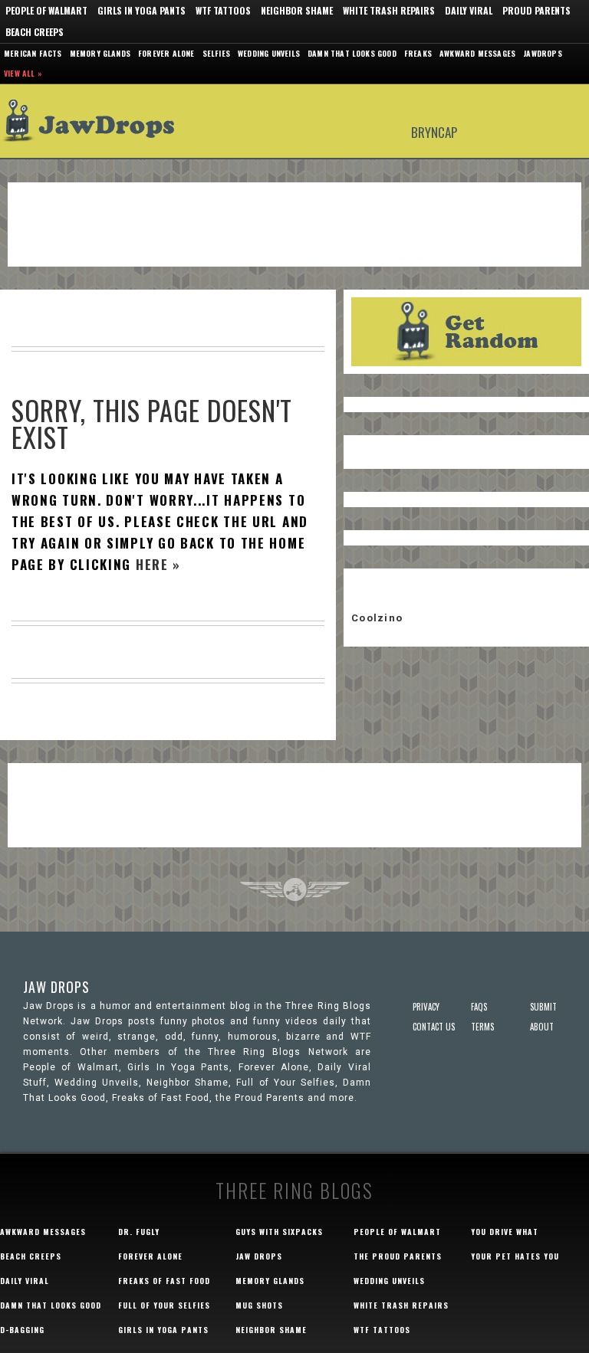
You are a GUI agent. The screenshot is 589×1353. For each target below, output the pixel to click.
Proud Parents (536, 10)
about (542, 1026)
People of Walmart (46, 10)
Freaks (418, 53)
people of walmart (397, 1231)
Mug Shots (259, 1305)
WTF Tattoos (223, 10)
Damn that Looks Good (352, 53)
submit (543, 1007)
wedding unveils (389, 1280)
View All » (23, 73)
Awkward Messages (477, 53)
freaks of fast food (164, 1280)
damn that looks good (50, 1305)
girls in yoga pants (163, 1329)
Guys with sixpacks (279, 1231)
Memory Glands (100, 53)
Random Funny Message (466, 331)
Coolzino (377, 618)
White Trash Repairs (389, 10)
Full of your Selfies (164, 1305)
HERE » (158, 564)
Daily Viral (468, 10)
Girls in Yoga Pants (141, 10)
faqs (479, 1007)
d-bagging (22, 1329)
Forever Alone (166, 53)
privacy (426, 1007)
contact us (434, 1026)
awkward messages (43, 1231)
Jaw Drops (98, 121)
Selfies (216, 53)
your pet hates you (515, 1256)
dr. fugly (139, 1231)
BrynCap (434, 131)
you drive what (504, 1231)
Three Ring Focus (295, 889)
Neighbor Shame (297, 10)
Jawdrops (542, 53)
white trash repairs (401, 1305)
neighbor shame (271, 1329)
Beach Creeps (34, 31)
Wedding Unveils (269, 53)
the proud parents (398, 1256)
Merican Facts (33, 53)
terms (482, 1026)
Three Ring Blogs (294, 1190)
